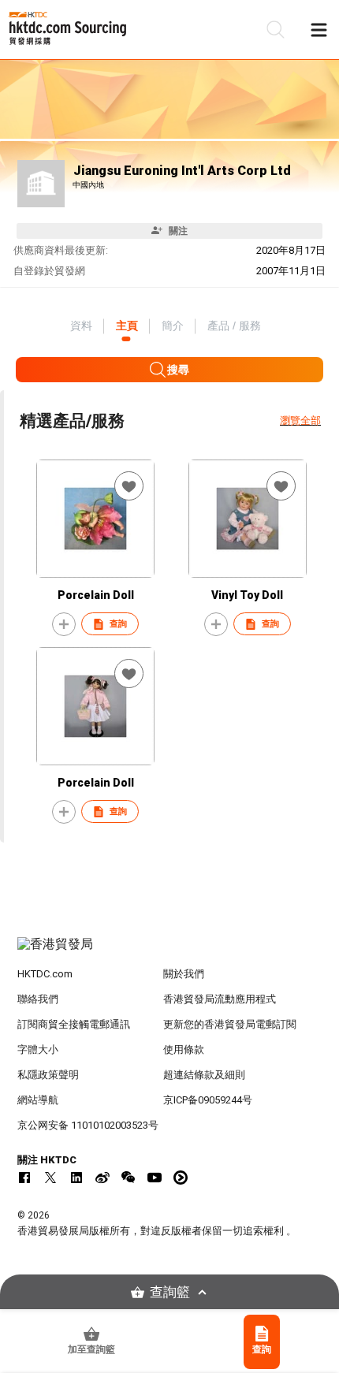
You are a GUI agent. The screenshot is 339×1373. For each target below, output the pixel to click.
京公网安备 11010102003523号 (87, 1125)
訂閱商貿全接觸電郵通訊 (73, 1024)
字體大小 (37, 1049)
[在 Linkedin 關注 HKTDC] (76, 1177)
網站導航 (37, 1100)
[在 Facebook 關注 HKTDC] (24, 1177)
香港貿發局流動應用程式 (219, 999)
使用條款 (183, 1049)
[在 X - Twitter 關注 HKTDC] (50, 1177)
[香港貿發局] (169, 952)
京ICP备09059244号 (207, 1100)
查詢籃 (170, 1292)
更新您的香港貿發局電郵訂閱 (229, 1024)
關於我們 (183, 974)
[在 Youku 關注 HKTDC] (180, 1177)
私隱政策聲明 (48, 1075)
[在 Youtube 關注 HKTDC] (154, 1177)
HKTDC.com (45, 974)
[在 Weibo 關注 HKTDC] (102, 1177)
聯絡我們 (37, 999)
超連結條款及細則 (204, 1075)
